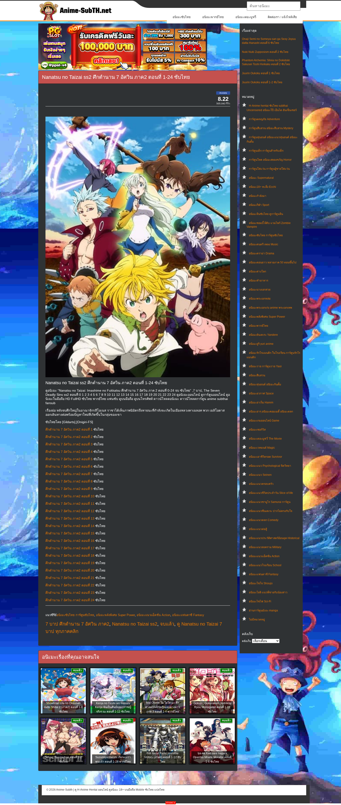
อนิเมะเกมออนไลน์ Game (264, 420)
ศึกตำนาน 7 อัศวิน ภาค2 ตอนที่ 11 (69, 503)
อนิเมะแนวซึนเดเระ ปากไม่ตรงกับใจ (270, 511)
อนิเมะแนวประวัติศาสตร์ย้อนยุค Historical (274, 538)
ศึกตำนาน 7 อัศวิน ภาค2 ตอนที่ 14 (69, 526)
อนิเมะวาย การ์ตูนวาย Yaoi (265, 366)
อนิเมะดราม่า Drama (261, 253)
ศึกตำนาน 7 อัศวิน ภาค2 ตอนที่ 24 (69, 600)
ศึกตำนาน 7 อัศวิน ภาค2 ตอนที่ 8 (69, 481)
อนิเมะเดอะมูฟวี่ (245, 17)
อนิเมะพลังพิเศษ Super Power (267, 316)
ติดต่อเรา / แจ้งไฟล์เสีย (282, 17)
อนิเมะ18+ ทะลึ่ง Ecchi (262, 186)
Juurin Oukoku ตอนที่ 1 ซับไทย (261, 73)
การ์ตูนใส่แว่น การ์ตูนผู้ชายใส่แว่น (269, 168)
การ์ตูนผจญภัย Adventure (264, 119)
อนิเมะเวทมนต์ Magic (262, 447)
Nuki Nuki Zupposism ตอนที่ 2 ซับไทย (265, 52)
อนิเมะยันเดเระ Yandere (263, 334)
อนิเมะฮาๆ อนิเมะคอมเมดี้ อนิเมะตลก (271, 411)
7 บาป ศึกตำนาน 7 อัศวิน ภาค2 (77, 623)
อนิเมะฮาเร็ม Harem (261, 402)
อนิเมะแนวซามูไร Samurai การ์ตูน (269, 502)
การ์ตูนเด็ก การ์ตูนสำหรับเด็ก (266, 150)
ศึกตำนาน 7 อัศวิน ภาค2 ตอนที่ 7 (69, 474)
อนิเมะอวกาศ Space (261, 393)
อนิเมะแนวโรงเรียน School (265, 565)
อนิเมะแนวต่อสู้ (258, 529)
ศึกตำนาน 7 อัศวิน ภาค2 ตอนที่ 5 (69, 459)
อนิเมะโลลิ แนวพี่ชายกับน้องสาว (268, 592)
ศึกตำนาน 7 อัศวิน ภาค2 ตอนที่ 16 (69, 541)
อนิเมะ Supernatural (261, 177)
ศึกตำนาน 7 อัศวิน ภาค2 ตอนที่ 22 (69, 585)
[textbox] (273, 6)
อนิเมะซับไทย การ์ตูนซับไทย (266, 235)
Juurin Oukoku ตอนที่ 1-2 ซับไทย (262, 82)
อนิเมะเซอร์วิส (257, 429)
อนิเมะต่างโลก (257, 271)
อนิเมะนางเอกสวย (259, 289)
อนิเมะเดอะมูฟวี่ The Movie (265, 438)
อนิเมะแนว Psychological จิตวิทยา (270, 465)
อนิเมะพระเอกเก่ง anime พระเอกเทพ (270, 307)
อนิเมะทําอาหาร (258, 280)
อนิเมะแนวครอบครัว (261, 484)
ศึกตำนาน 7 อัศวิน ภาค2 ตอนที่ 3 (69, 444)
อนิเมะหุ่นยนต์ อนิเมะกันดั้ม (265, 384)
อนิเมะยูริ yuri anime (261, 343)
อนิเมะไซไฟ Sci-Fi (260, 601)
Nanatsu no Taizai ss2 (134, 623)
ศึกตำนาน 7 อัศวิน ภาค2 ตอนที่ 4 (69, 452)
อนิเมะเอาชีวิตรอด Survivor (265, 456)
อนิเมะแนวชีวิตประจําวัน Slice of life (271, 493)
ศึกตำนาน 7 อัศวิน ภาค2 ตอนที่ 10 (69, 496)
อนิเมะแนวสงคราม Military (265, 547)
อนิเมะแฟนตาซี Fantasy (263, 574)
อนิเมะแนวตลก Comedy (263, 520)
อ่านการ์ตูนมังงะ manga (263, 610)
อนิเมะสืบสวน (257, 375)
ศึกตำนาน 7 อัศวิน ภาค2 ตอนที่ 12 (69, 511)
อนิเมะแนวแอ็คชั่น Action (264, 556)
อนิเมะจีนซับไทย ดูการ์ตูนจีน (266, 214)
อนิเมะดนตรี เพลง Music (263, 244)
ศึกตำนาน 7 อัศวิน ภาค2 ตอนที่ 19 (69, 563)
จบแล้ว (167, 623)
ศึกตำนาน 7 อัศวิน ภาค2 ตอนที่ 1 (69, 429)
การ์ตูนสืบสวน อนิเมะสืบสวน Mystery (271, 128)
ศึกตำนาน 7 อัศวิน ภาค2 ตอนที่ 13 (69, 518)
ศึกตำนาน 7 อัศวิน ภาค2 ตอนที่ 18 (69, 555)
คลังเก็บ (246, 641)
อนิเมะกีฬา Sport (259, 205)
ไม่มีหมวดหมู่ (257, 619)
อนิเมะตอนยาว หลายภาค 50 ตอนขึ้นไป (272, 262)
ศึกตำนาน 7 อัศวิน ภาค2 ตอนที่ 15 (69, 533)
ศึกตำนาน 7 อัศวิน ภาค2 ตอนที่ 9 (69, 489)
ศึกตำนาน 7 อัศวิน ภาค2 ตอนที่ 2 (69, 437)
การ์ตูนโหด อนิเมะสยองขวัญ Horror (270, 159)
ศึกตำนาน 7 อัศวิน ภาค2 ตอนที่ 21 (69, 578)
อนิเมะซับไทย (182, 17)
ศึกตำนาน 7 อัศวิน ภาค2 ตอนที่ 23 (69, 592)
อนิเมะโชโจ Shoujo (261, 583)
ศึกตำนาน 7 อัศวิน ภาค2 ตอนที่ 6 (69, 466)
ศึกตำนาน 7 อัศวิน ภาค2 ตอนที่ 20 (69, 570)
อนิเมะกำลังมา (257, 196)
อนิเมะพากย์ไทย (213, 17)
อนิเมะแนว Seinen (260, 474)
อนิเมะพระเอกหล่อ (259, 298)
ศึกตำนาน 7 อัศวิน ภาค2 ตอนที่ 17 (69, 548)
